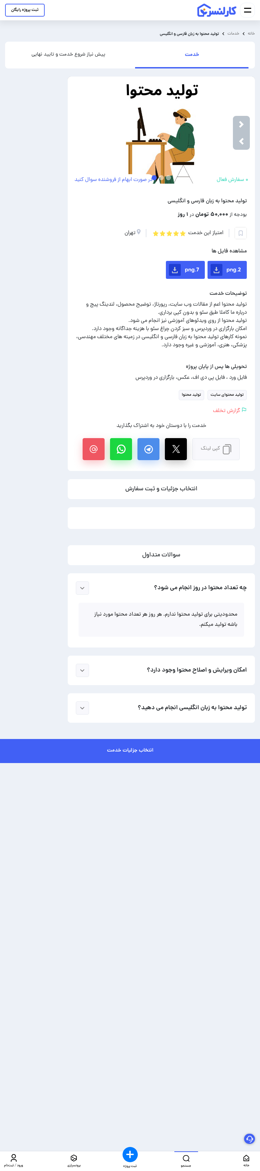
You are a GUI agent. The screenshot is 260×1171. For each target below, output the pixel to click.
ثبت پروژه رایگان (25, 10)
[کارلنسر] (217, 10)
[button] (241, 141)
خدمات (233, 33)
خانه (251, 33)
